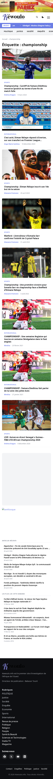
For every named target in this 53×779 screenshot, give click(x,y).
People (5, 731)
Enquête (41, 31)
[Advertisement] (26, 479)
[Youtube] (18, 756)
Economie (7, 709)
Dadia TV (6, 741)
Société (30, 31)
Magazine (7, 744)
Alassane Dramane (11, 193)
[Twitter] (11, 756)
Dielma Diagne (10, 95)
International (10, 134)
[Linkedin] (24, 756)
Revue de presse (10, 721)
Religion (6, 727)
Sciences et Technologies (14, 737)
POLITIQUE (8, 31)
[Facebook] (4, 756)
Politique (6, 724)
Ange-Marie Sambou (12, 144)
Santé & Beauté (9, 734)
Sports (7, 82)
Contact (9, 769)
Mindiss (7, 345)
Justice (20, 31)
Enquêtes (18, 769)
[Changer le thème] (42, 17)
